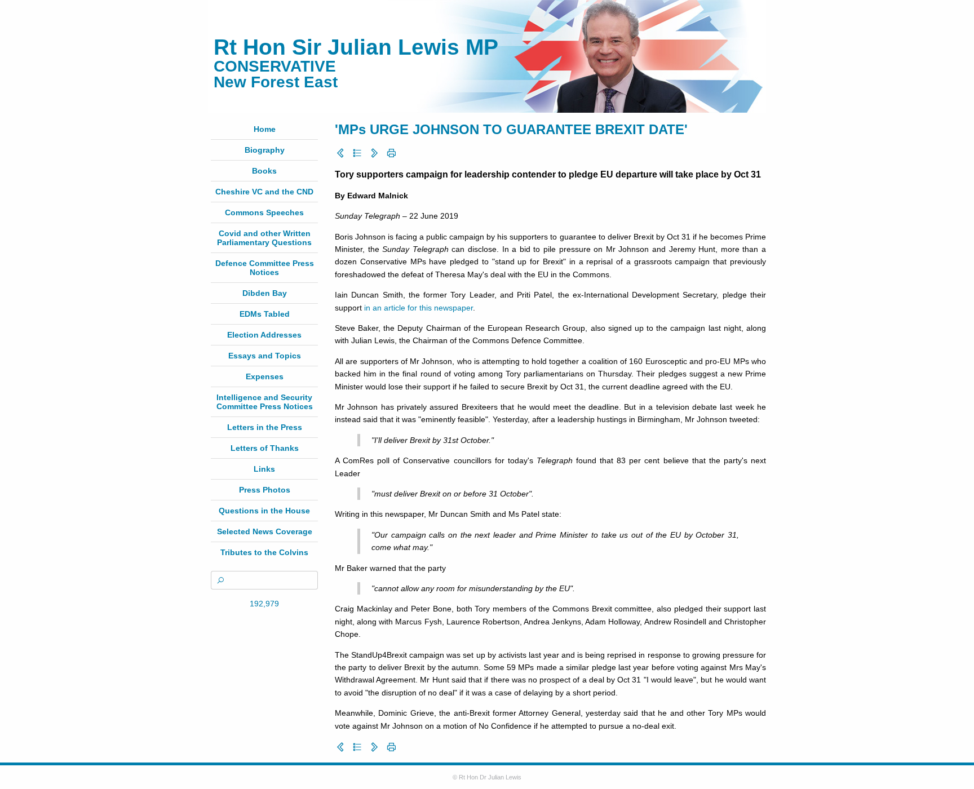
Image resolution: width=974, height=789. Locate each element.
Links (264, 468)
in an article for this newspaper (418, 307)
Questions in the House (264, 510)
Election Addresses (264, 334)
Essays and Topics (264, 355)
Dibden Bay (264, 293)
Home (265, 129)
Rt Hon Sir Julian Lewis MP (356, 47)
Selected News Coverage (264, 531)
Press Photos (264, 489)
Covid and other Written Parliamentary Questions (264, 238)
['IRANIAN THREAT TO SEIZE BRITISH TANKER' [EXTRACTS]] (374, 153)
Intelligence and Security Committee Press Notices (264, 402)
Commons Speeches (264, 212)
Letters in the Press (264, 427)
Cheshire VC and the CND (264, 191)
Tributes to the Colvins (264, 552)
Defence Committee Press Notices (264, 268)
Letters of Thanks (265, 448)
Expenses (265, 376)
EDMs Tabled (265, 313)
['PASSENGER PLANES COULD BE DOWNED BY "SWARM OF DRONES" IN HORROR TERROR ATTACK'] (340, 153)
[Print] (391, 153)
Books (264, 170)
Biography (265, 149)
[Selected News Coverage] (357, 153)
